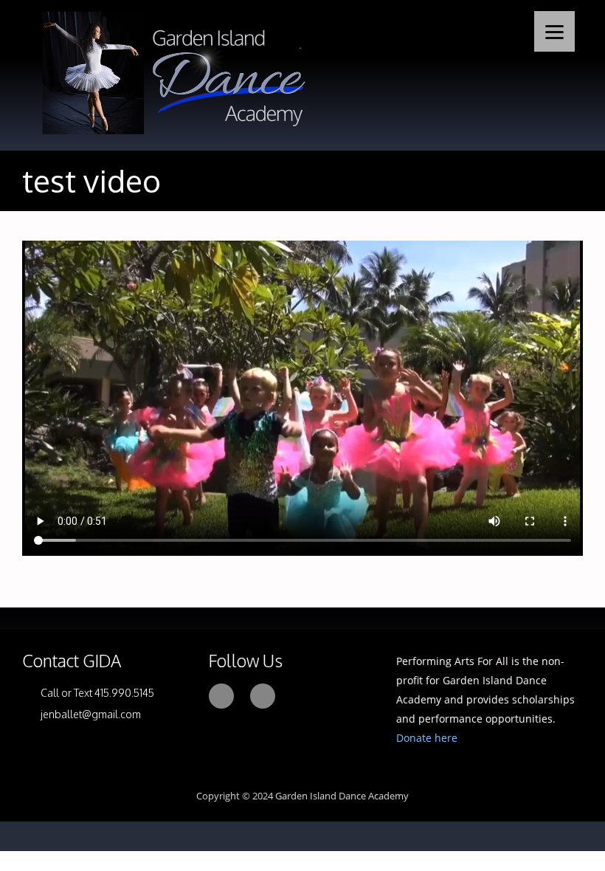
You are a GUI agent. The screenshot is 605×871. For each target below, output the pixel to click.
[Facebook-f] (221, 696)
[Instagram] (262, 696)
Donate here (426, 738)
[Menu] (554, 31)
